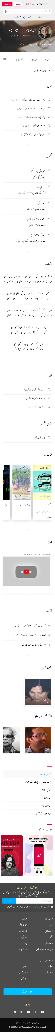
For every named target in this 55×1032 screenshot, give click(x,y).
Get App (7, 4)
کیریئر (26, 943)
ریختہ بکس (24, 979)
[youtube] (28, 1011)
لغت (29, 17)
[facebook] (42, 1011)
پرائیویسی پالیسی (33, 906)
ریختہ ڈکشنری (23, 972)
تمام (47, 59)
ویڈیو (24, 17)
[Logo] (42, 4)
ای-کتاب (18, 17)
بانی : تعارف (23, 931)
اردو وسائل (49, 943)
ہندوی (25, 966)
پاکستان (13, 36)
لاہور (17, 36)
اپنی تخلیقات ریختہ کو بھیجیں (44, 949)
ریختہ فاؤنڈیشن (23, 925)
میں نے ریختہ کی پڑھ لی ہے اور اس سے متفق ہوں (27, 906)
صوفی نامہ (50, 966)
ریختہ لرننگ (49, 972)
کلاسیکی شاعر (46, 789)
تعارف (34, 59)
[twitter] (35, 1011)
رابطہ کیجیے (24, 937)
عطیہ (51, 925)
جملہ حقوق (18, 1023)
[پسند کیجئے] (17, 30)
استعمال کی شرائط (26, 1023)
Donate (18, 4)
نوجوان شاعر (46, 805)
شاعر (39, 17)
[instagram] (21, 1011)
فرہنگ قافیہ (49, 931)
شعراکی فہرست (45, 774)
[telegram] (14, 1011)
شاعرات (47, 797)
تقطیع (51, 937)
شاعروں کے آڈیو (43, 813)
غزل (19, 59)
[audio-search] (5, 11)
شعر (34, 17)
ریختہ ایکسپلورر (23, 949)
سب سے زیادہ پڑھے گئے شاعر (38, 782)
